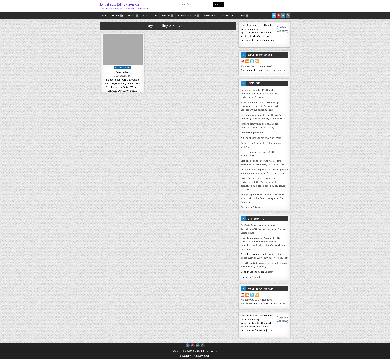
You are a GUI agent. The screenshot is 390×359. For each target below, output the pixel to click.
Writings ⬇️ (133, 15)
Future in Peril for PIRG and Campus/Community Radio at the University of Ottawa (259, 94)
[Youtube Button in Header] (279, 15)
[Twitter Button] (188, 345)
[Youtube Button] (193, 345)
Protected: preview (252, 132)
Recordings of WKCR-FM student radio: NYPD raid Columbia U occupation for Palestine (263, 198)
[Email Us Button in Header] (283, 15)
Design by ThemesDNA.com (195, 356)
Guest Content (210, 15)
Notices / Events (229, 15)
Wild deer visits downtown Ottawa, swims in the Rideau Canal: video (263, 229)
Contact (268, 272)
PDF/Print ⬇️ (167, 15)
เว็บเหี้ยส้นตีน (247, 225)
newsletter (279, 70)
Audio (145, 15)
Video (154, 15)
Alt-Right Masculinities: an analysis (261, 138)
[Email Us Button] (198, 345)
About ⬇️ (244, 15)
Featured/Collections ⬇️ (188, 15)
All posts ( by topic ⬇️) (112, 15)
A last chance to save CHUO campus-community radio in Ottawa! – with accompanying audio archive (261, 106)
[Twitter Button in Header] (274, 15)
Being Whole (122, 72)
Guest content (124, 67)
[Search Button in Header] (288, 15)
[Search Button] (203, 345)
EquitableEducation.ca (119, 4)
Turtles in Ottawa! (251, 207)
